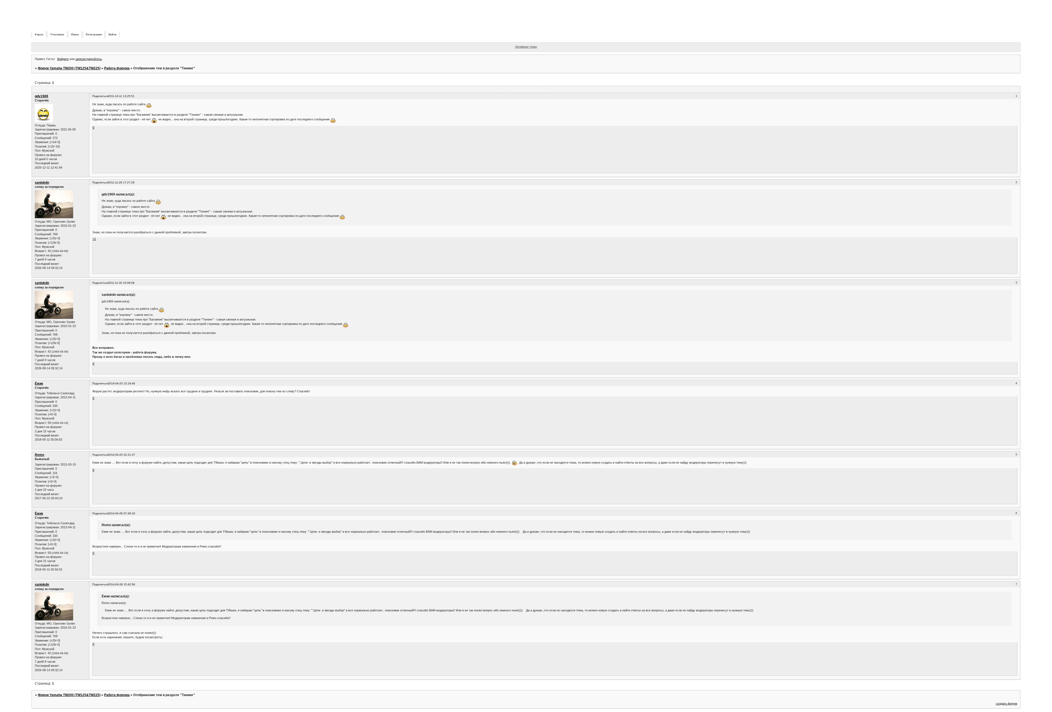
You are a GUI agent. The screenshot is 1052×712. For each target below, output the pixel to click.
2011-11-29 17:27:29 (121, 182)
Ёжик (39, 383)
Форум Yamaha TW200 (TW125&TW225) (69, 68)
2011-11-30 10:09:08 (121, 282)
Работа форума (117, 68)
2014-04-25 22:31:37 (121, 454)
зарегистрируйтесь (88, 59)
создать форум (1006, 703)
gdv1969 (41, 96)
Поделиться (100, 96)
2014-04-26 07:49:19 (121, 513)
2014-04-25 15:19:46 (121, 383)
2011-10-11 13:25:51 (121, 96)
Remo (39, 455)
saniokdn (42, 183)
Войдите (63, 59)
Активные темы (526, 46)
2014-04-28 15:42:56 (121, 584)
